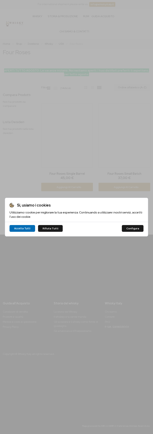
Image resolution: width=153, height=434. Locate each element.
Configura (132, 228)
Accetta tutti (22, 228)
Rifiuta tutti (50, 228)
